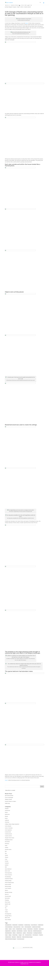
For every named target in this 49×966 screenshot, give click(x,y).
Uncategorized (8, 913)
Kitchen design (8, 886)
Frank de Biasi (29, 928)
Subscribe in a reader (10, 790)
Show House (7, 902)
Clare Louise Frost (17, 926)
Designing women (9, 839)
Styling (10, 934)
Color (23, 926)
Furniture (7, 863)
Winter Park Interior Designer (10, 939)
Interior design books (9, 882)
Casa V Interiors (34, 924)
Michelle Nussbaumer (37, 930)
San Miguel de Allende (37, 932)
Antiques (7, 808)
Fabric (6, 845)
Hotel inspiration (8, 872)
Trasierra (41, 934)
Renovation (7, 898)
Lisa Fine (25, 930)
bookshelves (21, 924)
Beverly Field (15, 924)
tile (23, 934)
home (26, 23)
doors (14, 928)
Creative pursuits (8, 833)
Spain (6, 934)
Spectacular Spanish (9, 795)
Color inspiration (8, 830)
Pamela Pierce (19, 932)
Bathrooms (7, 814)
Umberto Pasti (8, 937)
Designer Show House (9, 837)
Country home (8, 831)
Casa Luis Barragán (9, 797)
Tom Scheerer (35, 934)
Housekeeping (8, 876)
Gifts (6, 867)
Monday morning (8, 892)
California (7, 820)
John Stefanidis (19, 930)
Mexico (6, 890)
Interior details (8, 884)
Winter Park (7, 917)
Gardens (6, 865)
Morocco (7, 894)
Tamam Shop (14, 934)
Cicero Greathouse (8, 926)
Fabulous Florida (8, 799)
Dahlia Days (7, 803)
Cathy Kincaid (40, 924)
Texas (6, 906)
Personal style (8, 896)
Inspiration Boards (9, 878)
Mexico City (30, 930)
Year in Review (8, 919)
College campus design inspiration (12, 824)
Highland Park (7, 930)
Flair (6, 853)
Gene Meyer (41, 928)
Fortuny (6, 861)
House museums (8, 874)
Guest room (7, 870)
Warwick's (14, 937)
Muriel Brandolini (8, 932)
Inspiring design (8, 880)
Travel (6, 909)
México (14, 932)
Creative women (27, 7)
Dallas (6, 928)
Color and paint (8, 826)
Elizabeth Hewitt (19, 928)
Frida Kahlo (36, 928)
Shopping (7, 900)
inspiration (14, 930)
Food (6, 859)
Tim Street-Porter (28, 934)
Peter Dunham (29, 932)
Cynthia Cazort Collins (36, 926)
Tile (5, 907)
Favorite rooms (8, 849)
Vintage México (8, 915)
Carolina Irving (27, 924)
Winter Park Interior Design (27, 937)
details (10, 928)
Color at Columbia (8, 828)
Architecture (7, 810)
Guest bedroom (8, 869)
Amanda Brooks (8, 924)
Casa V (6, 780)
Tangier (20, 934)
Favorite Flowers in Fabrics (10, 801)
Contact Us (24, 956)
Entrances (7, 843)
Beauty (6, 816)
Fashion (6, 847)
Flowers (6, 857)
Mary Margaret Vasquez (11, 7)
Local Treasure (8, 888)
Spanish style (7, 904)
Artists (6, 812)
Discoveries (7, 841)
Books (6, 818)
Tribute (6, 911)
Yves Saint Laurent (20, 939)
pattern (24, 932)
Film (6, 851)
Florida (6, 855)
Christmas (7, 822)
